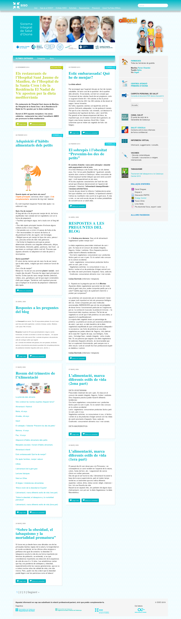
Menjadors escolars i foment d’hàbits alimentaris (34, 444)
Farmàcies (136, 60)
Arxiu (52, 58)
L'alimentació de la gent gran (26, 468)
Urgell (136, 72)
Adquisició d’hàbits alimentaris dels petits (31, 440)
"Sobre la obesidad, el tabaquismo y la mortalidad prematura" (35, 498)
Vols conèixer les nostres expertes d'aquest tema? (35, 401)
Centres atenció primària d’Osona (139, 84)
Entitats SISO (61, 8)
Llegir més (22, 124)
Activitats (72, 8)
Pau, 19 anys (21, 435)
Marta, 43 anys (21, 411)
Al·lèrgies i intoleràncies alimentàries (30, 483)
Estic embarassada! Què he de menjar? (31, 454)
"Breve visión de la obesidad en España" (31, 487)
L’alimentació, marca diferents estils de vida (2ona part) (37, 504)
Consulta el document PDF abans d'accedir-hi (147, 96)
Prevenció (96, 8)
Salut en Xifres (21, 478)
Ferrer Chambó (144, 67)
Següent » (33, 592)
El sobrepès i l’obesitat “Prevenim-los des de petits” (35, 425)
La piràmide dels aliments (25, 397)
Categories (41, 58)
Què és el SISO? (46, 8)
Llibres (18, 464)
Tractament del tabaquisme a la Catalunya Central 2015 (147, 174)
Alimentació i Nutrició (24, 406)
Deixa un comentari (38, 124)
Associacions (84, 8)
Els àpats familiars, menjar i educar (29, 459)
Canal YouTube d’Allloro (111, 8)
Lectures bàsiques (23, 473)
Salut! (18, 421)
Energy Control (140, 198)
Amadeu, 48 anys (22, 416)
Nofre (139, 70)
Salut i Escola (138, 127)
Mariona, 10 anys (22, 430)
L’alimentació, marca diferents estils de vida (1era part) (37, 492)
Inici (35, 8)
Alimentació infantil (23, 449)
